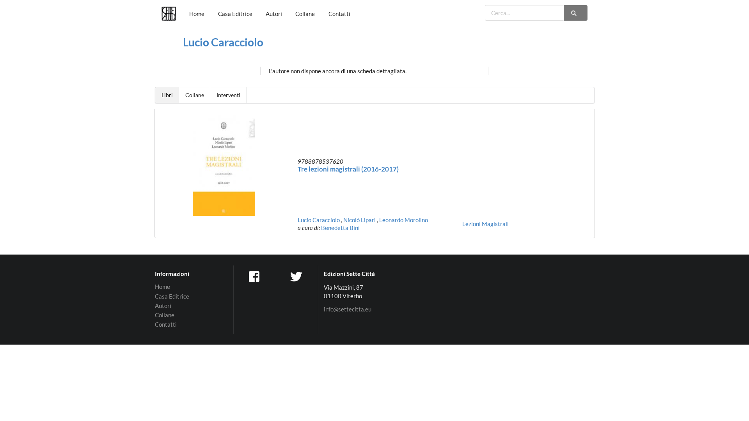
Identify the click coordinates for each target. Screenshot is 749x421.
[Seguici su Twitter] (297, 275)
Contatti (339, 13)
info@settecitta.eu (347, 309)
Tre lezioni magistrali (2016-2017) (348, 169)
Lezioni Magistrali (485, 223)
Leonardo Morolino (403, 219)
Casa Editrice (235, 13)
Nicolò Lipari (359, 219)
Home (196, 13)
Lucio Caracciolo (223, 42)
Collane (305, 13)
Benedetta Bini (340, 227)
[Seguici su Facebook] (255, 275)
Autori (274, 13)
